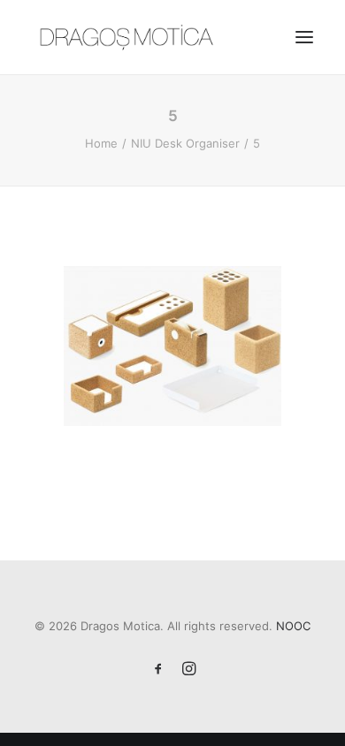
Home (101, 143)
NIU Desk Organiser (185, 143)
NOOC (293, 626)
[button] (304, 37)
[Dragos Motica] (127, 37)
